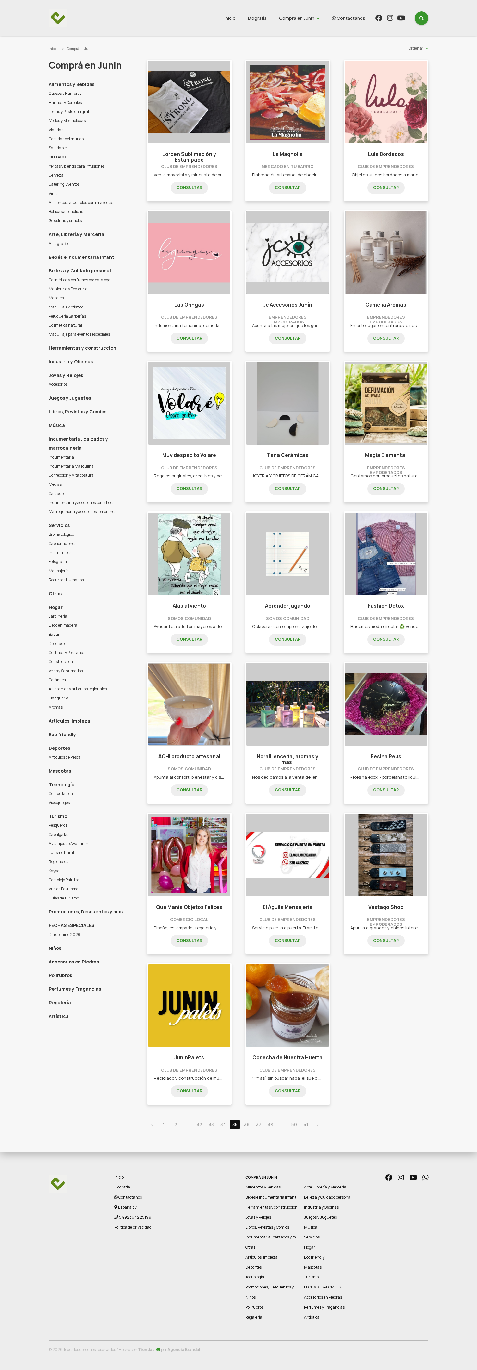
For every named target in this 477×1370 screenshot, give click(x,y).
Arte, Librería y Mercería (76, 234)
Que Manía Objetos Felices (189, 907)
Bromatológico (61, 534)
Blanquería (58, 698)
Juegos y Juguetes (70, 398)
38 (270, 1124)
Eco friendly (62, 734)
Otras (55, 593)
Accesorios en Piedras (74, 962)
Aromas (56, 707)
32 (199, 1124)
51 (306, 1124)
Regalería (60, 1002)
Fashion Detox (386, 605)
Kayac (54, 871)
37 (258, 1124)
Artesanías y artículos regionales (78, 689)
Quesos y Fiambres (65, 93)
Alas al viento (189, 605)
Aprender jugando (287, 605)
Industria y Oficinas (71, 361)
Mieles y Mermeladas (67, 120)
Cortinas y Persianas (67, 652)
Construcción (61, 661)
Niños (55, 948)
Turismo (58, 816)
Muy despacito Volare (189, 455)
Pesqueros (58, 825)
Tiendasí (147, 1349)
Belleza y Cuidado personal (80, 271)
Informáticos (60, 552)
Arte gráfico (59, 243)
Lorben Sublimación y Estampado (189, 157)
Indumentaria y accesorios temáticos (81, 502)
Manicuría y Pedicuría (68, 289)
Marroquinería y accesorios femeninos (82, 511)
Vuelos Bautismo (63, 889)
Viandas (56, 129)
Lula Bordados (386, 154)
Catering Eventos (64, 184)
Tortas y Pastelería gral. (69, 111)
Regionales (58, 861)
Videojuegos (59, 802)
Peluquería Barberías (67, 316)
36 (247, 1124)
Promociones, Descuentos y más (86, 912)
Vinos (53, 193)
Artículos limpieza (69, 721)
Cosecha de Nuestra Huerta (287, 1057)
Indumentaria (61, 457)
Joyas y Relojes (66, 375)
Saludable (58, 148)
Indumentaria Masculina (71, 466)
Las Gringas (189, 304)
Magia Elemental (386, 455)
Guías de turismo (64, 898)
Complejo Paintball (65, 880)
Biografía (257, 18)
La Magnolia (288, 154)
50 (294, 1124)
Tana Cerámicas (287, 455)
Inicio (230, 18)
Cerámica (57, 680)
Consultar (189, 187)
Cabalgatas (59, 834)
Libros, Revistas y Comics (77, 411)
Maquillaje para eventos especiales (79, 334)
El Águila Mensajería (287, 907)
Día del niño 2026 (64, 934)
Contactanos (350, 18)
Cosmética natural (65, 325)
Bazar (54, 634)
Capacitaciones (62, 543)
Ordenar (416, 48)
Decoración (59, 643)
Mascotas (60, 771)
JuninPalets (189, 1057)
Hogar (56, 607)
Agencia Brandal (183, 1349)
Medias (55, 484)
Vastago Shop (386, 907)
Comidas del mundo (66, 139)
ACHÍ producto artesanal (189, 756)
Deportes (59, 748)
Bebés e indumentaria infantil (83, 257)
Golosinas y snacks (65, 220)
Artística (59, 1016)
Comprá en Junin (296, 18)
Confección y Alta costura (71, 475)
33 (211, 1124)
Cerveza (56, 175)
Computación (61, 793)
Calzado (56, 493)
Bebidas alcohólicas (66, 211)
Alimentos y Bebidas (71, 84)
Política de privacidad (133, 1227)
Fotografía (58, 561)
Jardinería (58, 616)
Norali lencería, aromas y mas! (287, 759)
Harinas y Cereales (65, 102)
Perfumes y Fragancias (75, 989)
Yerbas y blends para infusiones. (77, 166)
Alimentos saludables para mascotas (81, 202)
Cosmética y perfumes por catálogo (79, 280)
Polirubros (60, 975)
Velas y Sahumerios (66, 670)
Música (57, 425)
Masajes (56, 298)
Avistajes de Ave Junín (68, 843)
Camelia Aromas (385, 304)
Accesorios (58, 384)
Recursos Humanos (66, 580)
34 (223, 1124)
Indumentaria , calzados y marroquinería (78, 443)
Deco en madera (63, 625)
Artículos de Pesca (65, 757)
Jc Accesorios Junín (287, 304)
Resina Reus (386, 756)
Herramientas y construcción (82, 348)
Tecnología (62, 784)
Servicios (59, 525)
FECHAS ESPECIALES (71, 925)
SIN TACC (57, 157)
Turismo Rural (61, 852)
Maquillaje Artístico (66, 307)
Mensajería (59, 570)
